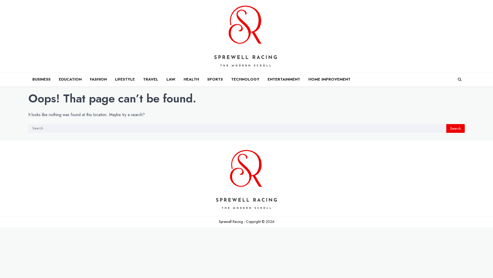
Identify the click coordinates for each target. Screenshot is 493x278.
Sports (215, 79)
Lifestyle (125, 79)
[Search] (459, 79)
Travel (150, 79)
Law (170, 79)
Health (191, 79)
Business (41, 79)
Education (70, 79)
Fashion (98, 79)
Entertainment (284, 79)
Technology (245, 79)
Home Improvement (329, 79)
